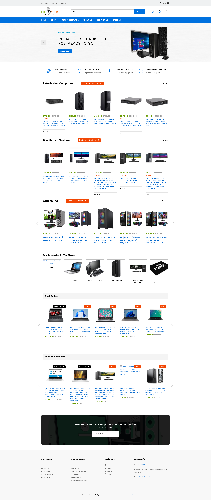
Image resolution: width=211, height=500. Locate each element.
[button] (49, 111)
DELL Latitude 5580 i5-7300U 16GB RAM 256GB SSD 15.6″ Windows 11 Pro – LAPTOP (54, 331)
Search (140, 12)
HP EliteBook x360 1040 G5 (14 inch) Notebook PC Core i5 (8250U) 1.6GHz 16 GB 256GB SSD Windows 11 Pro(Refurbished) (55, 392)
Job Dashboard (47, 474)
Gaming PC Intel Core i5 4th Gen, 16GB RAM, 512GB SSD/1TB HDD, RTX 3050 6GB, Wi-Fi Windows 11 (79, 240)
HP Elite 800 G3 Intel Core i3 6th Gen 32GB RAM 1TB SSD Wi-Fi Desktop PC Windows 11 (155, 391)
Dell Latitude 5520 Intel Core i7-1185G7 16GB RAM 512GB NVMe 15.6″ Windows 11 (129, 331)
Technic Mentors (134, 495)
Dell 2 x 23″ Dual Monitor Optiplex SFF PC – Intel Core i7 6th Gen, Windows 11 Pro (131, 180)
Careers (117, 20)
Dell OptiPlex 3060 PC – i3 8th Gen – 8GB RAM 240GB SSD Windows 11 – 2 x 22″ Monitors (79, 179)
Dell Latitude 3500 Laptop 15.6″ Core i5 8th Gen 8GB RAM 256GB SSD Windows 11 (80, 331)
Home (43, 20)
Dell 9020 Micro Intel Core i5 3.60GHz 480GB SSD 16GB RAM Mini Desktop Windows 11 (54, 123)
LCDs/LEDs (75, 474)
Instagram (110, 471)
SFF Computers (116, 280)
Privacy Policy (46, 477)
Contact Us (102, 20)
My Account (45, 471)
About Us (87, 20)
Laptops (73, 280)
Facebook (110, 465)
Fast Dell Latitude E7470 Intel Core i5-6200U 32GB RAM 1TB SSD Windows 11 (155, 329)
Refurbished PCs (95, 280)
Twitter (109, 468)
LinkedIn (109, 474)
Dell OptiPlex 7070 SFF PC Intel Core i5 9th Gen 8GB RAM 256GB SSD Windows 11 (105, 121)
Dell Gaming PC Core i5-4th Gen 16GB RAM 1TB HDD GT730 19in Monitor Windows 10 (54, 240)
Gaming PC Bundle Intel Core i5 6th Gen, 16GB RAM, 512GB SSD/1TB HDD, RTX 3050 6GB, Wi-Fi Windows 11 (131, 240)
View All (165, 83)
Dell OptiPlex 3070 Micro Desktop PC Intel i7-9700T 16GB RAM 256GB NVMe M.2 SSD (156, 122)
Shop (53, 20)
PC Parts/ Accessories (79, 480)
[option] (105, 42)
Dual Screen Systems (137, 281)
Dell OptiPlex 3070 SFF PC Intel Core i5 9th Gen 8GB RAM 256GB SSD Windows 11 (79, 121)
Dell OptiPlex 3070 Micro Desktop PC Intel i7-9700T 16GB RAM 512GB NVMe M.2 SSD (130, 125)
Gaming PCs (52, 267)
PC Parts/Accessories (159, 282)
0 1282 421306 (140, 464)
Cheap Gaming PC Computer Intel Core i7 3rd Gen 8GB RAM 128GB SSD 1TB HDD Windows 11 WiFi (104, 240)
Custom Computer (69, 20)
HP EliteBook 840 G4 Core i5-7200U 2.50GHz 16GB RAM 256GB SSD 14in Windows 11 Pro (105, 331)
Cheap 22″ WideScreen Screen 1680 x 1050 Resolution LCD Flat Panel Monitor (130, 391)
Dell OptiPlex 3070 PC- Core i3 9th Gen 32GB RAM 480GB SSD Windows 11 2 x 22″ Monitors (54, 179)
